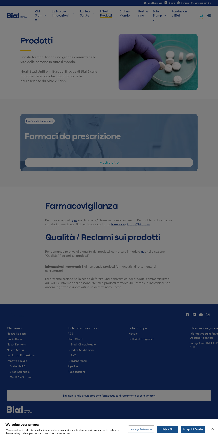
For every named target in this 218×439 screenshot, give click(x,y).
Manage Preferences (141, 429)
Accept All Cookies (193, 429)
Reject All (167, 429)
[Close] (212, 429)
